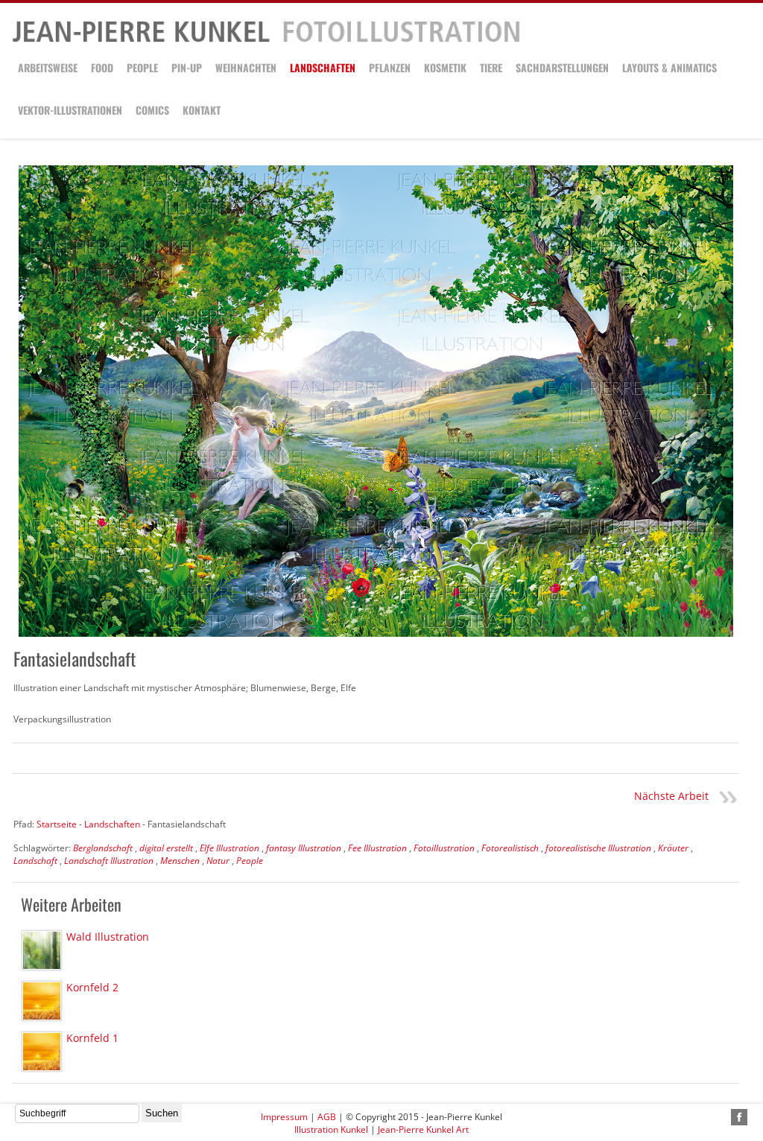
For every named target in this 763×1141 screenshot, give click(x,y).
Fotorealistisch (510, 848)
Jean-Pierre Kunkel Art (423, 1129)
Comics (152, 110)
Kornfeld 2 (92, 987)
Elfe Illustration (229, 848)
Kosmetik (445, 67)
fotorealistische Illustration (598, 848)
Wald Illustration (107, 936)
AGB (326, 1116)
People (142, 67)
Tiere (491, 67)
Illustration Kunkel (331, 1129)
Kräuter (673, 848)
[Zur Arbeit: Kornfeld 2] (41, 1001)
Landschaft (35, 860)
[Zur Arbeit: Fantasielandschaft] (376, 401)
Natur (217, 860)
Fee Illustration (377, 848)
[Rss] (722, 1117)
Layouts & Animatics (669, 67)
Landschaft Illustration (108, 860)
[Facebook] (739, 1117)
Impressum (284, 1116)
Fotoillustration (444, 848)
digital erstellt (166, 848)
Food (102, 67)
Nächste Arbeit (671, 796)
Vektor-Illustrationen (70, 110)
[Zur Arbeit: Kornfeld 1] (41, 1051)
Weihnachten (245, 67)
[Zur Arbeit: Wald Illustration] (41, 950)
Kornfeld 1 (92, 1038)
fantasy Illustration (303, 848)
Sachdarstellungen (562, 67)
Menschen (180, 860)
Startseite (57, 824)
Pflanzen (390, 67)
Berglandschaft (103, 848)
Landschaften (322, 67)
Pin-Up (186, 67)
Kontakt (202, 110)
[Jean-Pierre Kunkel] (266, 40)
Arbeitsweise (47, 67)
